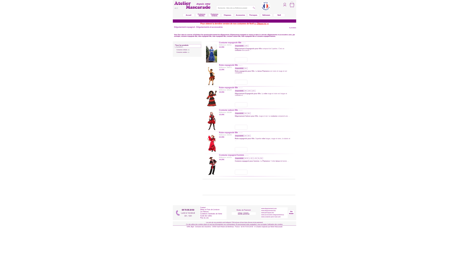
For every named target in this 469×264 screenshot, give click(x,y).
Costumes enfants (182, 49)
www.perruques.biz (267, 213)
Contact (203, 207)
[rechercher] (253, 8)
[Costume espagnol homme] (241, 172)
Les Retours (204, 212)
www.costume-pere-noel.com (271, 217)
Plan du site (204, 218)
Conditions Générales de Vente (211, 214)
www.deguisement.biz (268, 210)
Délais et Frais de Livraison (209, 209)
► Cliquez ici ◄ (261, 24)
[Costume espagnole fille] (241, 59)
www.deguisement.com (269, 208)
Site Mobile (291, 212)
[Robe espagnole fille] (241, 82)
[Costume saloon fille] (241, 127)
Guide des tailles (206, 216)
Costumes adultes (182, 52)
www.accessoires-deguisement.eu (272, 215)
